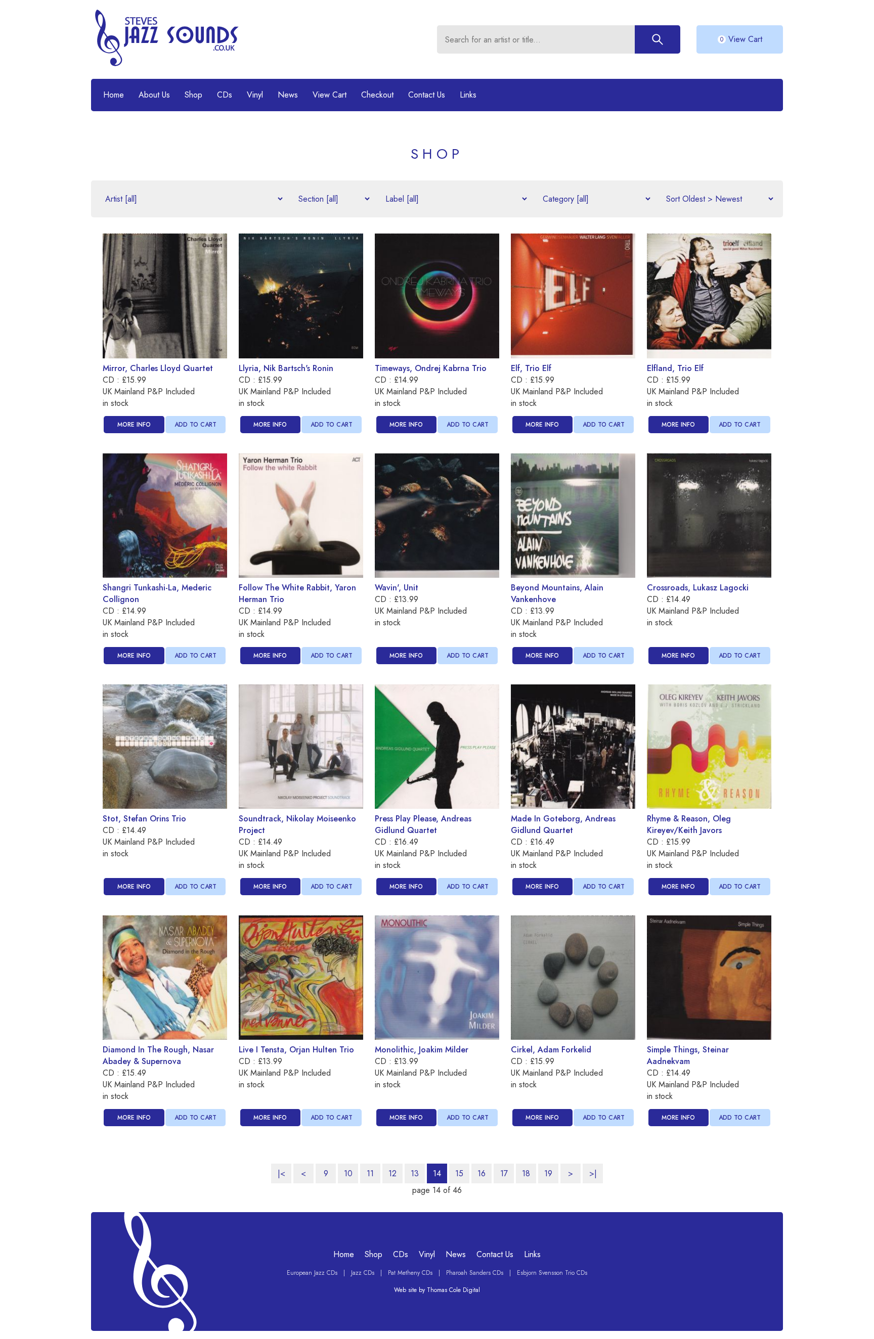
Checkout (377, 95)
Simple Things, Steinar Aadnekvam (688, 1055)
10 (348, 1173)
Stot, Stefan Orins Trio (144, 818)
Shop (193, 95)
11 (370, 1173)
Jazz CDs (362, 1272)
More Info (134, 424)
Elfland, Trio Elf (675, 368)
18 (526, 1173)
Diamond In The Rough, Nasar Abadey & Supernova (158, 1055)
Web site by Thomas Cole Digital (437, 1290)
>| (593, 1173)
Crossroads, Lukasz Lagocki (698, 587)
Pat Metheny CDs (410, 1272)
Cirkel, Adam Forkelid (551, 1049)
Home (113, 95)
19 (548, 1173)
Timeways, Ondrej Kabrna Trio (431, 368)
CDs (224, 95)
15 (459, 1173)
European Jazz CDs (312, 1272)
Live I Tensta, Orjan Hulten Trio (296, 1049)
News (288, 95)
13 (415, 1173)
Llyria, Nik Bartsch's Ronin (286, 368)
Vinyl (255, 95)
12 (392, 1173)
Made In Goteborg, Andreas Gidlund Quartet (563, 824)
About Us (154, 95)
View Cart (329, 95)
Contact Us (426, 95)
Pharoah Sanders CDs (474, 1272)
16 (481, 1173)
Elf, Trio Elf (531, 368)
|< (281, 1173)
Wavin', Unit (396, 587)
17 (504, 1173)
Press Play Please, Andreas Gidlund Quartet (423, 824)
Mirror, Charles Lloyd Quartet (158, 368)
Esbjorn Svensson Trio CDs (552, 1272)
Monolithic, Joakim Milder (421, 1049)
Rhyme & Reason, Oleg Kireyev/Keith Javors (689, 824)
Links (468, 95)
